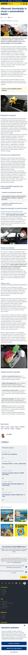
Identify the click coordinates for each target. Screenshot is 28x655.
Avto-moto (4, 591)
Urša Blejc (9, 434)
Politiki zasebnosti (17, 562)
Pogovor (4, 593)
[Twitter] (5, 583)
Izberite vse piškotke (14, 643)
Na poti (3, 618)
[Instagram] (12, 583)
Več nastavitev (14, 652)
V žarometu (4, 587)
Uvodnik (4, 589)
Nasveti (3, 616)
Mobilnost (4, 612)
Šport (3, 594)
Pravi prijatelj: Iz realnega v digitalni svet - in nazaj (13, 495)
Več (3, 457)
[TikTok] (19, 583)
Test (2, 599)
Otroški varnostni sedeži (7, 603)
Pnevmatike (4, 601)
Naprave (4, 604)
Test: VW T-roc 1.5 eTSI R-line (9, 454)
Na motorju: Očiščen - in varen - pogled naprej (14, 463)
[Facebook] (2, 583)
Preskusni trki (5, 606)
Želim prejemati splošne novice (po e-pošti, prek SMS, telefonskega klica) (13, 566)
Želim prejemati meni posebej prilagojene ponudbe (13, 571)
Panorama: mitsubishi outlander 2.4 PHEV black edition (13, 473)
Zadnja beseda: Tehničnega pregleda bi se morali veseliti (13, 484)
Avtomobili (4, 622)
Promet (3, 614)
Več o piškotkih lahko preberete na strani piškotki (13, 637)
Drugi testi (4, 607)
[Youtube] (16, 583)
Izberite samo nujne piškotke (14, 648)
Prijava (24, 577)
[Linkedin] (9, 583)
